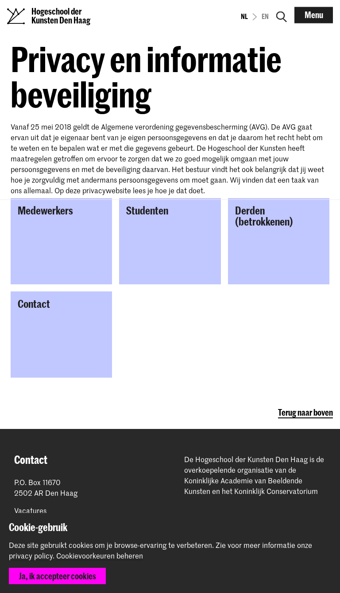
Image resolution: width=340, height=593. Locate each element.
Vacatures (30, 510)
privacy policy (31, 555)
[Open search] (281, 15)
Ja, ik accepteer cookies (57, 576)
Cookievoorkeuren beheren (99, 555)
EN (265, 16)
